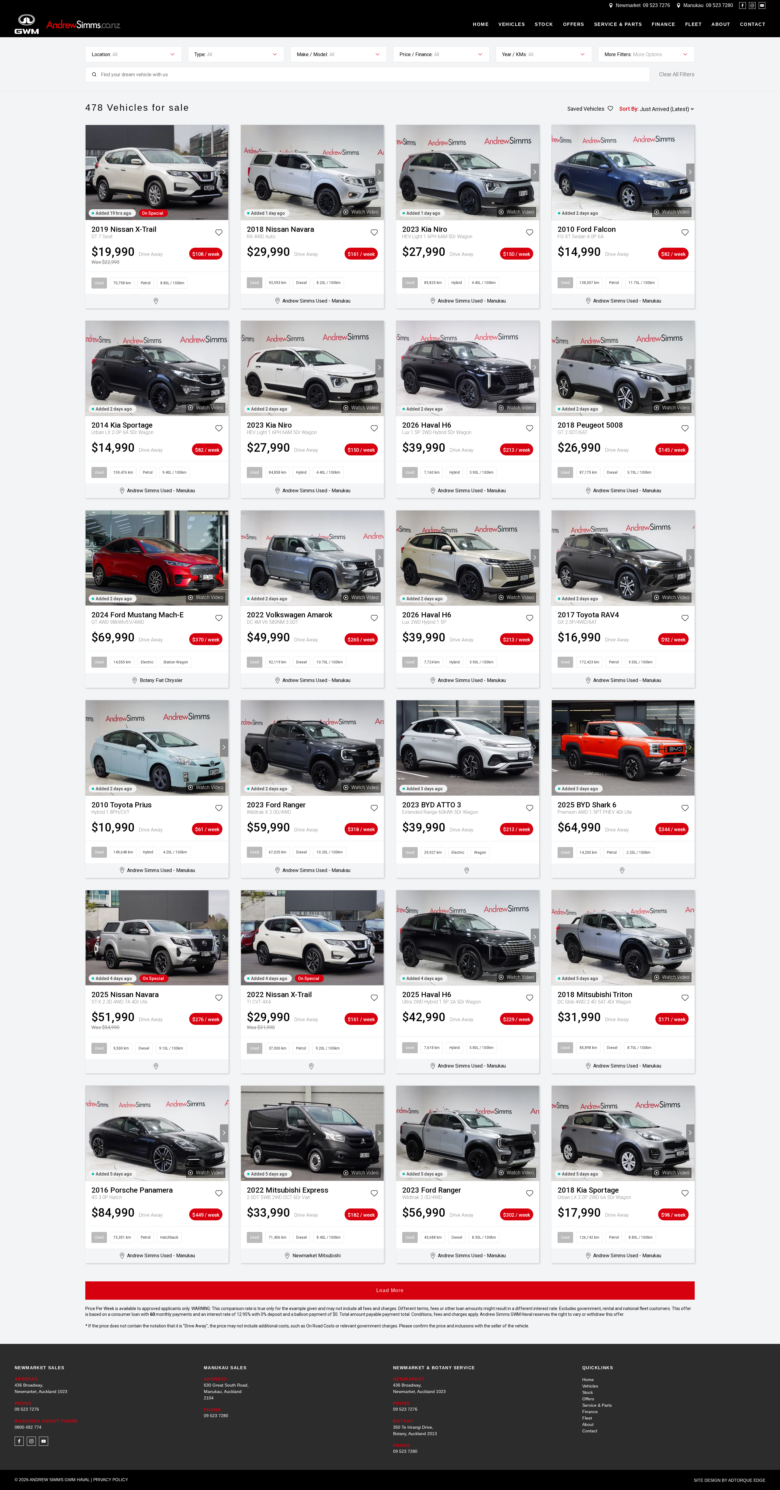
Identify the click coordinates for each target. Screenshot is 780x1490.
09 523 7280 (719, 5)
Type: (200, 54)
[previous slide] (90, 172)
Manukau (693, 5)
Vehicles (511, 24)
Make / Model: (312, 54)
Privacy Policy (110, 1479)
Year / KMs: (514, 54)
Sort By (628, 109)
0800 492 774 (28, 1427)
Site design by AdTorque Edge (729, 1480)
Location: (101, 54)
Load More (390, 1290)
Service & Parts (618, 24)
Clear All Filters (677, 74)
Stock (544, 24)
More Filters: (618, 54)
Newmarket (628, 5)
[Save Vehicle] (218, 233)
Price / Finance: (416, 54)
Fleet (693, 24)
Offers (573, 24)
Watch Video (365, 212)
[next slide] (224, 172)
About (720, 24)
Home (481, 24)
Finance (663, 24)
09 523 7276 (656, 5)
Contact (753, 24)
